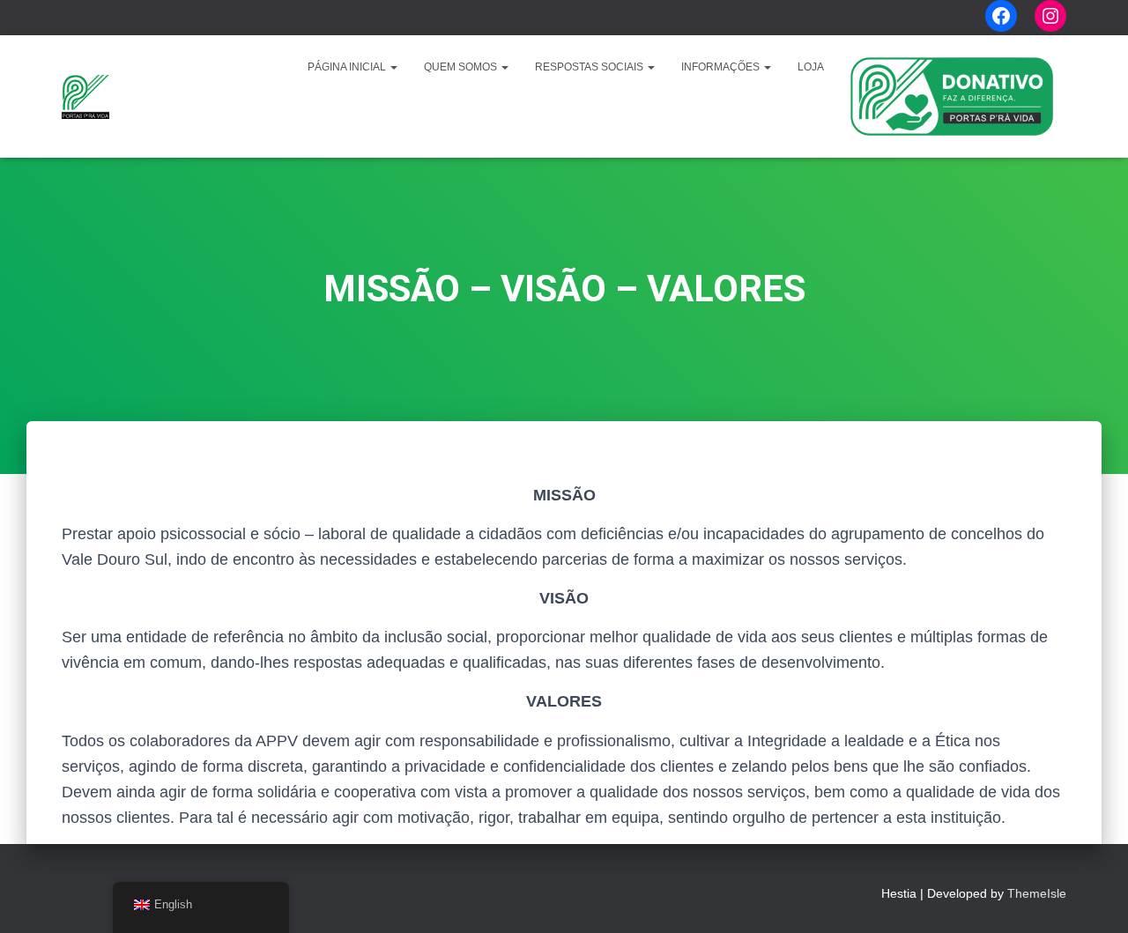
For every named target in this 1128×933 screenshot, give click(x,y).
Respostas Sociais (590, 67)
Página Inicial (348, 67)
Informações (721, 67)
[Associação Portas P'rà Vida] (85, 97)
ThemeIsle (1036, 893)
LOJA (811, 67)
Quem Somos (462, 67)
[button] (393, 67)
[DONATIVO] (951, 96)
